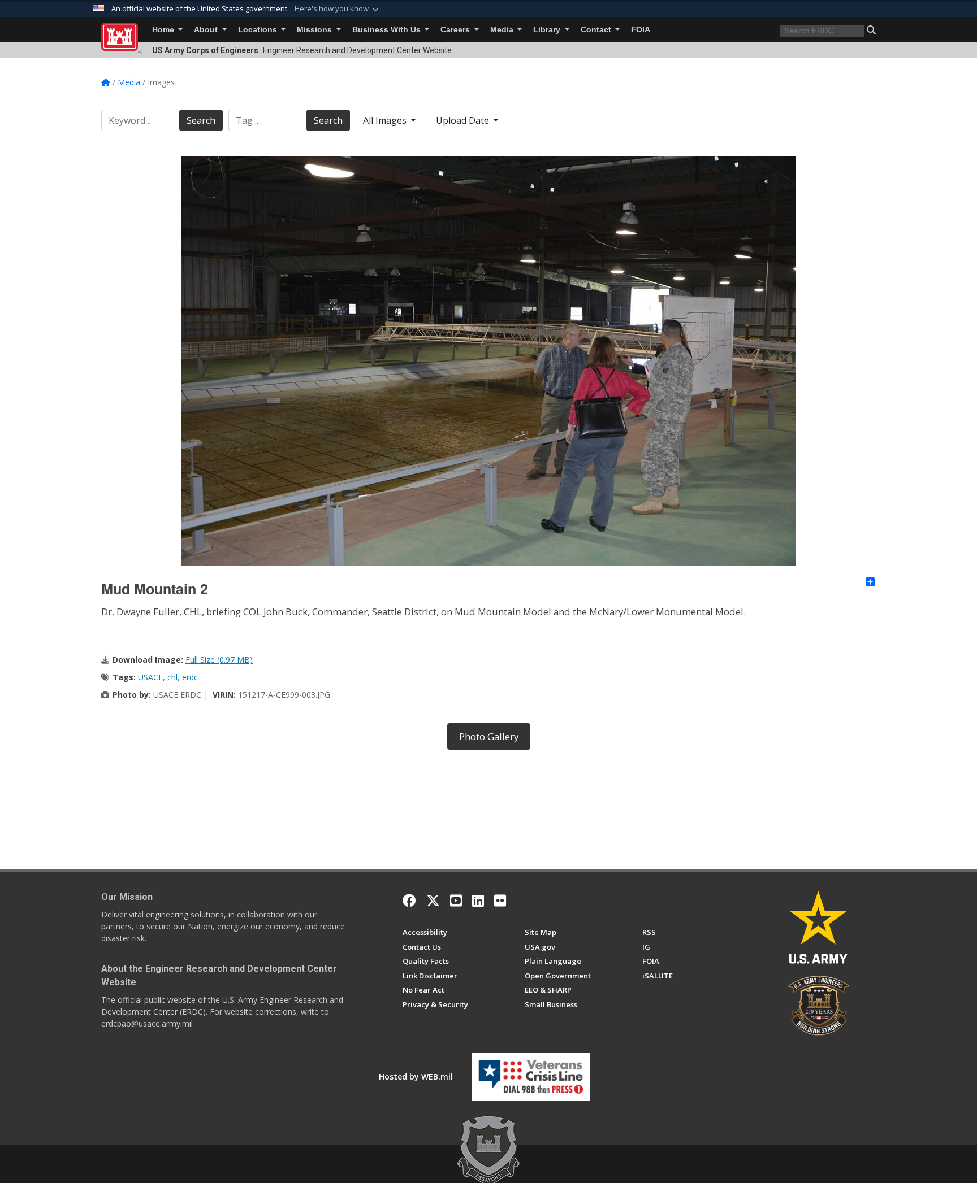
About (207, 29)
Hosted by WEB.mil (416, 1076)
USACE (150, 677)
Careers (456, 29)
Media (503, 29)
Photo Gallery (488, 736)
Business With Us (387, 29)
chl (172, 677)
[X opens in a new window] (433, 900)
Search (201, 120)
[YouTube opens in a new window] (456, 900)
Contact (597, 29)
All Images (386, 120)
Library (548, 29)
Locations (258, 29)
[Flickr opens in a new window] (500, 900)
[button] (338, 9)
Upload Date (463, 120)
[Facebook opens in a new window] (409, 900)
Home (164, 29)
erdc (190, 677)
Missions (315, 29)
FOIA (640, 29)
